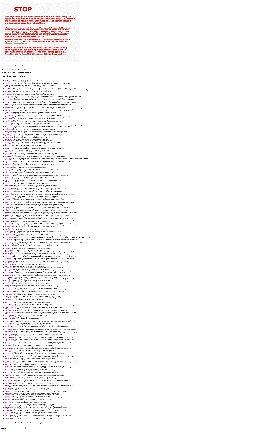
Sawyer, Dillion (9, 169)
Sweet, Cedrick (9, 328)
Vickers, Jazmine (9, 167)
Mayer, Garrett (8, 413)
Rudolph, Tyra (9, 296)
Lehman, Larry (9, 288)
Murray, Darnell (9, 345)
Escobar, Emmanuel (10, 410)
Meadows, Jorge (9, 236)
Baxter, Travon (9, 377)
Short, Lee (7, 394)
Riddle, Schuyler (9, 383)
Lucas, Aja (7, 272)
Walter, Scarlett (9, 323)
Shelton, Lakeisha (9, 172)
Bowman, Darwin (9, 255)
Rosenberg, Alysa (9, 248)
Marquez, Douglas (10, 361)
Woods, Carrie (8, 372)
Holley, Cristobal (9, 151)
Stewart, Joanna (9, 102)
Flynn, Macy (8, 166)
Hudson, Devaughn (10, 113)
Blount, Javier (8, 118)
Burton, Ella (8, 318)
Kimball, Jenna (9, 98)
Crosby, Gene (8, 244)
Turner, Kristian (9, 120)
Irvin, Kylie (8, 402)
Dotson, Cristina (9, 164)
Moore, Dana (8, 307)
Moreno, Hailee (9, 175)
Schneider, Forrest (9, 339)
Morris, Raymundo (10, 110)
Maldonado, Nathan (10, 156)
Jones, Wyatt (8, 279)
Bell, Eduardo (8, 83)
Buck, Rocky (8, 193)
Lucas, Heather (9, 315)
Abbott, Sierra (8, 393)
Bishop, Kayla (8, 91)
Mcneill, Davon (9, 204)
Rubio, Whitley (9, 266)
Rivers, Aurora (8, 90)
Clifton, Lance (9, 261)
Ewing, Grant (8, 242)
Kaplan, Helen (8, 171)
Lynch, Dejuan (9, 144)
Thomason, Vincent (10, 225)
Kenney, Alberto (9, 325)
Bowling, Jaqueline (10, 391)
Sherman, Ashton (9, 188)
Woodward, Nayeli (10, 245)
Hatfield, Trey (8, 302)
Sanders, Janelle (9, 418)
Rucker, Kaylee (9, 415)
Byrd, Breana (8, 259)
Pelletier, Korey (9, 326)
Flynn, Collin (8, 105)
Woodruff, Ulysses (9, 125)
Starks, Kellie (8, 158)
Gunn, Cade (8, 155)
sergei (7, 65)
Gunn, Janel (8, 375)
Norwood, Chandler (10, 159)
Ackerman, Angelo (10, 332)
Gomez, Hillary (9, 198)
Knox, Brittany (9, 234)
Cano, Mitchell (9, 263)
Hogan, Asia (8, 212)
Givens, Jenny (8, 366)
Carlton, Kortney (9, 147)
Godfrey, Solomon (9, 401)
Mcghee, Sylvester (10, 353)
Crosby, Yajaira (9, 301)
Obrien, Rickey (9, 282)
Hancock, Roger (9, 347)
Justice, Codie (8, 153)
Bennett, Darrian (9, 177)
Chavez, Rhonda (9, 358)
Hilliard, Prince (9, 369)
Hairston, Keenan (9, 253)
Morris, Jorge (8, 367)
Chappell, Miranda (10, 331)
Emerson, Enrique (9, 142)
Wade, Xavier (8, 305)
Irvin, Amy (7, 96)
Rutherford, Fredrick (10, 174)
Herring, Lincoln (9, 218)
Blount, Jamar (8, 317)
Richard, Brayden (9, 134)
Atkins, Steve (8, 228)
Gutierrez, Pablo (9, 185)
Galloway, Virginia (10, 129)
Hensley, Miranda (9, 126)
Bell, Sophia (8, 399)
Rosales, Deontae (9, 121)
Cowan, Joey (8, 406)
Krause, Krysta (9, 104)
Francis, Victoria (9, 99)
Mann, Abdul (8, 304)
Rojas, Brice (8, 209)
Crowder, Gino (9, 390)
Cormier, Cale (8, 385)
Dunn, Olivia (8, 407)
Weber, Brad (8, 356)
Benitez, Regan (9, 355)
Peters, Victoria (9, 290)
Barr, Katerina (8, 256)
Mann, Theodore (9, 337)
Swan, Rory (8, 207)
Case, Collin (8, 285)
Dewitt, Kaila (8, 117)
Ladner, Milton (9, 382)
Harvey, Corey (8, 131)
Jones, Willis (8, 298)
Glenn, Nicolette (9, 190)
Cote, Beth (8, 180)
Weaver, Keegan (9, 107)
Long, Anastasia (9, 150)
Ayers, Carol (8, 320)
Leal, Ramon (8, 123)
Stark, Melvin (8, 132)
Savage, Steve (8, 258)
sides (20, 65)
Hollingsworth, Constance (12, 364)
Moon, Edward (9, 178)
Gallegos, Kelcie (9, 363)
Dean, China (8, 280)
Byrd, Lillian (8, 344)
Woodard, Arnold (9, 352)
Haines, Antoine (9, 86)
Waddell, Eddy (9, 213)
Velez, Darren (8, 94)
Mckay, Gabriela (9, 82)
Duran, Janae (8, 85)
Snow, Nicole (8, 240)
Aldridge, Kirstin (9, 264)
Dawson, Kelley (9, 148)
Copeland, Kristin (9, 359)
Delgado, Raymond (10, 252)
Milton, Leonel (9, 202)
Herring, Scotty (9, 139)
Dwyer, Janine (8, 239)
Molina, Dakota (9, 229)
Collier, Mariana (9, 309)
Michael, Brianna (9, 232)
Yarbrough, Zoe (9, 88)
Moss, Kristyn (8, 196)
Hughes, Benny (9, 275)
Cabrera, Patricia (9, 398)
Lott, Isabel (8, 183)
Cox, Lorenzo (8, 205)
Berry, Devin (8, 226)
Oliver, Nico (8, 342)
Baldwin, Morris (9, 210)
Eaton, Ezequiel (9, 283)
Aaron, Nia (8, 80)
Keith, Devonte (9, 286)
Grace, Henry (8, 310)
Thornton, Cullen (9, 112)
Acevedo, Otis (8, 417)
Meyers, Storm (9, 140)
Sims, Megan (8, 128)
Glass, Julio (8, 215)
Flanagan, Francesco (10, 237)
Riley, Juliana (8, 396)
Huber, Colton (8, 313)
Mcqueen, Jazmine (10, 404)
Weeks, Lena (8, 145)
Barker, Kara (8, 374)
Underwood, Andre (10, 247)
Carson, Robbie (9, 269)
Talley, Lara (8, 321)
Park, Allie (7, 186)
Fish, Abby (8, 340)
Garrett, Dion (8, 250)
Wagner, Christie (9, 348)
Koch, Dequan (8, 201)
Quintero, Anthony (10, 334)
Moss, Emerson (9, 299)
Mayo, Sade (8, 371)
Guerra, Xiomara (9, 294)
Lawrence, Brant (9, 199)
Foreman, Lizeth (9, 380)
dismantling (14, 65)
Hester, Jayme (8, 223)
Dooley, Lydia (8, 336)
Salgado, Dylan (9, 412)
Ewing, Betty (8, 386)
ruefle (3, 65)
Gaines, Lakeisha (9, 194)
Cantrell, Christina (10, 221)
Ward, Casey (8, 379)
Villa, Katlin (8, 137)
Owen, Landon (9, 93)
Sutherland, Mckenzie (11, 274)
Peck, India (8, 388)
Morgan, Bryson (9, 109)
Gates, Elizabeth (9, 191)
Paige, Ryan (8, 267)
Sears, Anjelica (9, 101)
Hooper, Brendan (9, 271)
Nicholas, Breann (9, 136)
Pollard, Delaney (9, 329)
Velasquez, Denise (9, 217)
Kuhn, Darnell (8, 182)
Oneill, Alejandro (9, 409)
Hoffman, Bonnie (9, 293)
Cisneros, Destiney (10, 161)
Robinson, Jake (9, 163)
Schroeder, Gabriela (10, 312)
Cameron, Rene (9, 220)
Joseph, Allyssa (9, 231)
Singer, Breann (9, 115)
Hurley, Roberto (9, 350)
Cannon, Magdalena (10, 291)
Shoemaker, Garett (9, 277)
